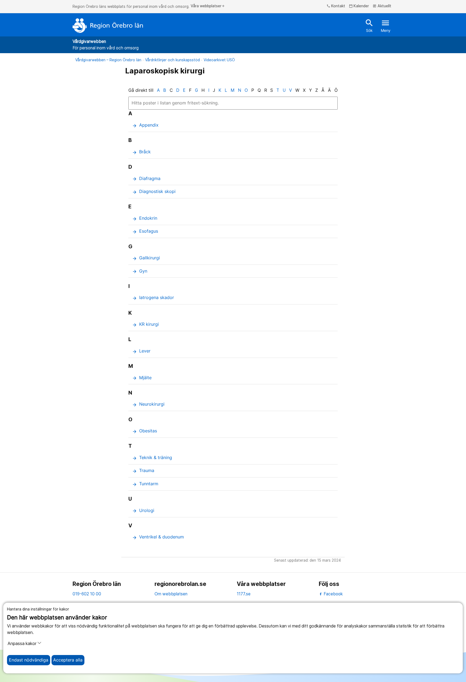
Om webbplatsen (171, 593)
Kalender (359, 6)
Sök (369, 25)
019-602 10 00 (87, 593)
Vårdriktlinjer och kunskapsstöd (172, 60)
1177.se (244, 593)
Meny (385, 25)
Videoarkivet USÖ (219, 60)
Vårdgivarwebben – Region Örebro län (108, 60)
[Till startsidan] (108, 25)
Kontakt (336, 6)
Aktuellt (382, 6)
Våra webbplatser (208, 6)
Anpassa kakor (22, 643)
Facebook (333, 593)
